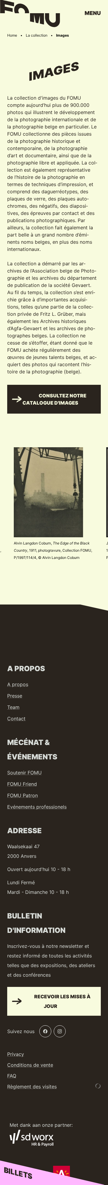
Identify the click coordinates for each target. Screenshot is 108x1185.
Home (12, 35)
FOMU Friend (22, 784)
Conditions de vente (30, 1065)
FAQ (11, 1076)
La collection (36, 35)
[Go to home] (30, 15)
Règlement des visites (32, 1087)
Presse (14, 696)
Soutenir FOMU (24, 773)
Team (13, 707)
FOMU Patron (22, 795)
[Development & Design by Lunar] (98, 1086)
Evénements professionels (37, 807)
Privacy (15, 1054)
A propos (17, 684)
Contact (16, 719)
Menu (93, 13)
